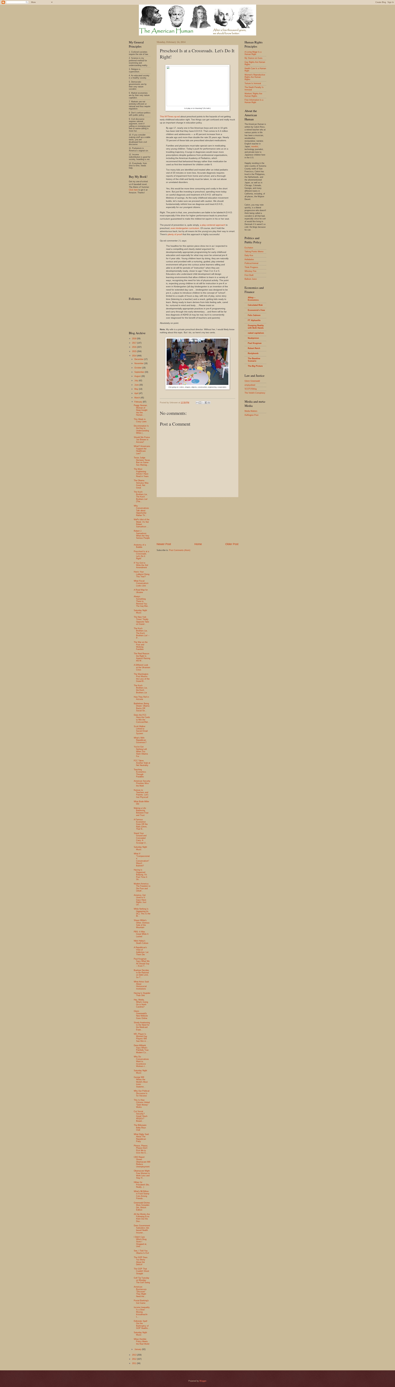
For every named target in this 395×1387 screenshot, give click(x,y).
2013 (134, 1355)
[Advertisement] (197, 519)
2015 (134, 351)
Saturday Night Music (140, 611)
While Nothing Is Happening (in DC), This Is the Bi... (142, 912)
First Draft (249, 275)
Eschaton (249, 248)
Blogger (203, 1381)
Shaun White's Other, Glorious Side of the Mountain (142, 924)
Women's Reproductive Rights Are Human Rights (255, 77)
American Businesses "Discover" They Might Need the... (140, 1292)
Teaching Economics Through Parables (140, 773)
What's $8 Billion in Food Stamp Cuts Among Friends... (141, 1195)
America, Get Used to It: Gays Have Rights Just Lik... (140, 900)
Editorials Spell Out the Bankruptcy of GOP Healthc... (142, 1324)
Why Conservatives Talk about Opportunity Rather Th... (141, 510)
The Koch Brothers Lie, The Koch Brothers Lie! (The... (141, 497)
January (138, 1349)
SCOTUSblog (251, 389)
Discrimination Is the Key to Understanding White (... (141, 429)
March (137, 397)
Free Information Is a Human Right (254, 101)
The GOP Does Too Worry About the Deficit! (141, 1261)
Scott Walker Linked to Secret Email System (141, 730)
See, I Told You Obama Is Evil (141, 1252)
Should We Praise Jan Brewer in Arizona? (142, 439)
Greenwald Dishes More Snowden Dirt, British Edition (142, 1206)
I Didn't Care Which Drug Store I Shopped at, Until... (140, 1242)
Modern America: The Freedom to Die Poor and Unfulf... (142, 887)
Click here (133, 190)
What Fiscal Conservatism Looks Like (141, 583)
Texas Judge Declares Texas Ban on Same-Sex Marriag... (142, 461)
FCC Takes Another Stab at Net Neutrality (142, 763)
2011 (134, 1363)
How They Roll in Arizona (141, 698)
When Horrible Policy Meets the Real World (141, 1341)
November (139, 363)
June (136, 385)
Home (198, 544)
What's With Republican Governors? (140, 740)
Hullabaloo (249, 259)
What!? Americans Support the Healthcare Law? (142, 449)
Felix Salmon (254, 315)
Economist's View (256, 310)
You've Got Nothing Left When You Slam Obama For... (141, 751)
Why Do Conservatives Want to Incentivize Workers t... (141, 1061)
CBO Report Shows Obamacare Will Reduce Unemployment (142, 1162)
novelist (254, 146)
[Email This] (197, 402)
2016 (134, 347)
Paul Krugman (255, 343)
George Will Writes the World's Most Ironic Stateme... (141, 1082)
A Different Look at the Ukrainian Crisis (142, 667)
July (136, 380)
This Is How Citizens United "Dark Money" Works (142, 1103)
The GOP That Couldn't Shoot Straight (141, 1271)
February (138, 402)
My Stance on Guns (253, 58)
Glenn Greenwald (252, 381)
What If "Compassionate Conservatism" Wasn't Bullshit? (142, 859)
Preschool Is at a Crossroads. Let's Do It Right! (141, 555)
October (138, 368)
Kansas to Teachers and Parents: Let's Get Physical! (141, 793)
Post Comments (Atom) (179, 550)
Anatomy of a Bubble (140, 546)
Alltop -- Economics (253, 298)
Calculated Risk (255, 305)
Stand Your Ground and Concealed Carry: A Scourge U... (140, 838)
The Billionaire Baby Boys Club (140, 1127)
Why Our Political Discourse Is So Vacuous (141, 1093)
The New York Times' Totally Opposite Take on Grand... (141, 620)
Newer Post (164, 544)
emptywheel (250, 385)
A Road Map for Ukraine (141, 591)
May (136, 389)
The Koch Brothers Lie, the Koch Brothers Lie (141, 689)
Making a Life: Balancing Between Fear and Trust (141, 811)
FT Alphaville (254, 320)
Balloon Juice (251, 279)
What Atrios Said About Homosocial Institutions (141, 985)
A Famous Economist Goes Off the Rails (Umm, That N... (141, 824)
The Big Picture (255, 366)
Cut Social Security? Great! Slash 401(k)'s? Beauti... (140, 1116)
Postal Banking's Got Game (141, 1301)
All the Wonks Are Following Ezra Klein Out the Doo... (142, 1217)
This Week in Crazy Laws (140, 420)
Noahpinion (253, 338)
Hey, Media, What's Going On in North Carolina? (141, 1003)
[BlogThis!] (200, 402)
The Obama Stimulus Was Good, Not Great (141, 484)
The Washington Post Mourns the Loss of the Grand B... (142, 677)
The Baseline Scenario (254, 359)
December (139, 359)
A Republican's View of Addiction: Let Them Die (141, 951)
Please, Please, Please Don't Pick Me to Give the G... (141, 1149)
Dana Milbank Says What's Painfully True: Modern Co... (141, 1049)
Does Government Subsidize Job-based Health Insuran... (142, 1229)
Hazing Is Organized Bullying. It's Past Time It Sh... (140, 875)
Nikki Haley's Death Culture (141, 942)
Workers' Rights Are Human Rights (253, 94)
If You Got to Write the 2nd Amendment (141, 565)
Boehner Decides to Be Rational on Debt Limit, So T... (141, 974)
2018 (134, 338)
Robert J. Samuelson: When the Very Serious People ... (142, 536)
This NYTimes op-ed (170, 116)
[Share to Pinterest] (208, 402)
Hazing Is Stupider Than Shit (142, 994)
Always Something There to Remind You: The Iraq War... (141, 601)
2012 (134, 1359)
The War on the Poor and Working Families (141, 645)
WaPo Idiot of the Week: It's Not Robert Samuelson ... (141, 523)
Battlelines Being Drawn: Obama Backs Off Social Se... (141, 707)
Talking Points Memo (254, 251)
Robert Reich (254, 348)
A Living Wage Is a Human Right (253, 53)
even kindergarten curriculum (185, 228)
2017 (134, 343)
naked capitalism (256, 333)
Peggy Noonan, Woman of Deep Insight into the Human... (141, 410)
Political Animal (251, 263)
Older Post (231, 544)
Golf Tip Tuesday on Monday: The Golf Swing (142, 1280)
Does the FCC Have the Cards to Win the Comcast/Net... (142, 718)
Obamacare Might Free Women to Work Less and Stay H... (142, 1174)
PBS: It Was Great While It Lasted (141, 934)
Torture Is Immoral (253, 83)
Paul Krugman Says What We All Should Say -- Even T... (142, 962)
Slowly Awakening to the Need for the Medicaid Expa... (142, 1026)
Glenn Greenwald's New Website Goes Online (141, 1014)
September (139, 372)
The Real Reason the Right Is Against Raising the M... (142, 657)
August (137, 376)
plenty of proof (175, 234)
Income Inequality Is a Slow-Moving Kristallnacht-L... (142, 1312)
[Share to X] (203, 402)
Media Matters (251, 411)
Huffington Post (251, 415)
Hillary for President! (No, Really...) (142, 1184)
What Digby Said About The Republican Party (141, 1137)
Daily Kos (249, 255)
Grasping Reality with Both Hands (256, 326)
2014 (134, 356)
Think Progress (251, 267)
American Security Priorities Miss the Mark (142, 783)
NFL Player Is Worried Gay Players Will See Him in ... (141, 1037)
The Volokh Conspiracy (255, 393)
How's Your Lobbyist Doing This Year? (141, 574)
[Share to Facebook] (206, 402)
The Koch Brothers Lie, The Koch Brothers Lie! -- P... (141, 633)
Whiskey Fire (250, 271)
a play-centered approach (212, 225)
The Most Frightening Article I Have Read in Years (141, 472)
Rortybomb (253, 353)
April (136, 393)
